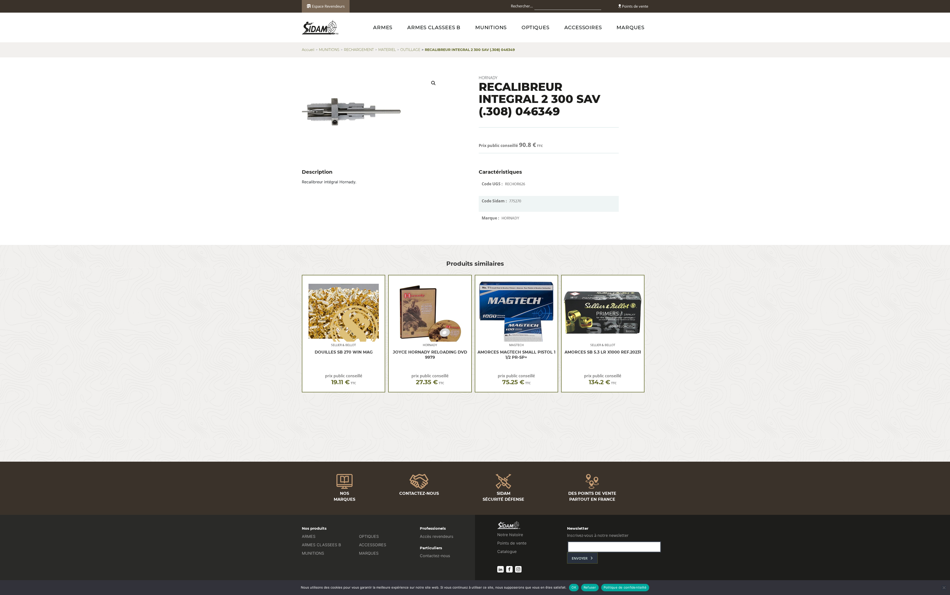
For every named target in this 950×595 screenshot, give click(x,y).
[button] (433, 83)
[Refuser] (943, 587)
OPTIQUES (535, 27)
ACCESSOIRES (583, 27)
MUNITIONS (491, 27)
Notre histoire (510, 534)
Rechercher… (522, 5)
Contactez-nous (435, 555)
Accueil (308, 50)
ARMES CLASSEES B (433, 27)
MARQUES (630, 27)
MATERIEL (387, 50)
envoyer (580, 558)
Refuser (590, 587)
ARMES (382, 27)
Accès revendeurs (436, 536)
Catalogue (507, 551)
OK (573, 587)
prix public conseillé (343, 379)
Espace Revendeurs (328, 6)
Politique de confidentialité (625, 587)
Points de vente (634, 6)
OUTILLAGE (410, 50)
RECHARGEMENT (359, 50)
